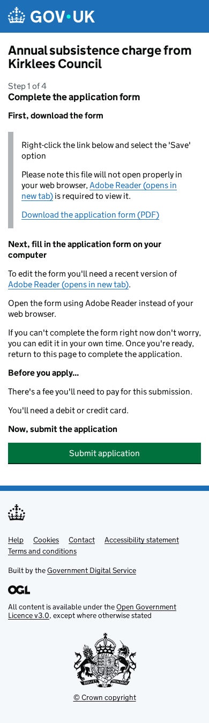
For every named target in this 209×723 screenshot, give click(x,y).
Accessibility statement (141, 540)
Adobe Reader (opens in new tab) (68, 284)
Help (16, 540)
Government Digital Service (91, 570)
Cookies (46, 540)
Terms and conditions (42, 551)
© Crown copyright (104, 697)
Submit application (104, 453)
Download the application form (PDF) (90, 215)
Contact (82, 540)
